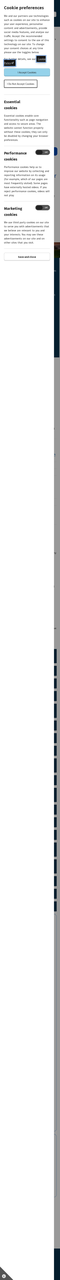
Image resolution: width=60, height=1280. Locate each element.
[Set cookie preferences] (6, 1273)
